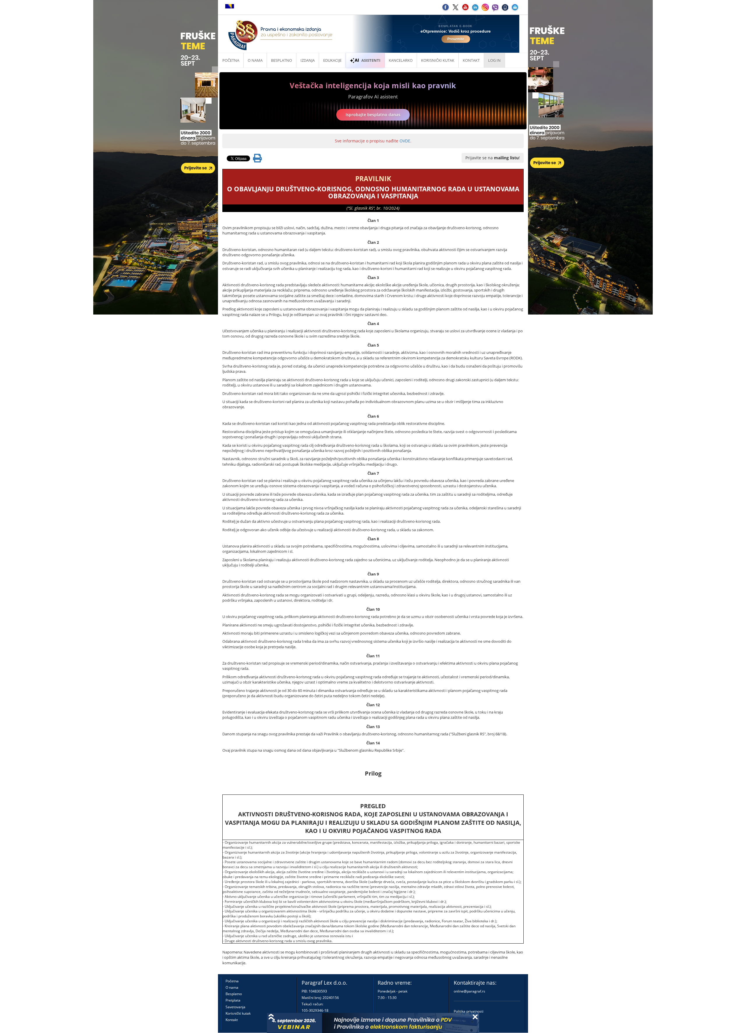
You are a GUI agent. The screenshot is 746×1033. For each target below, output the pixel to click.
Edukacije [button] (332, 60)
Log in (494, 60)
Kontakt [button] (471, 60)
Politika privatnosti (468, 1011)
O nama (255, 60)
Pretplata (233, 1000)
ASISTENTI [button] (370, 60)
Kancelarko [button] (401, 60)
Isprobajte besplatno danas (373, 114)
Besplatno (281, 60)
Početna (230, 60)
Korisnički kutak (238, 1013)
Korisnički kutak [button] (437, 60)
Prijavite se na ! (492, 157)
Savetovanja (235, 1006)
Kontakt (232, 1019)
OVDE (405, 141)
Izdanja (307, 60)
